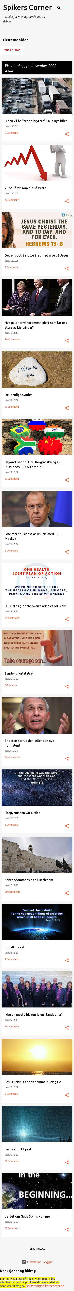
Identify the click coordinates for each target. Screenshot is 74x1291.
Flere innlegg (37, 1248)
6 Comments (11, 824)
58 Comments (12, 757)
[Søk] (59, 8)
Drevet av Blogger (39, 1262)
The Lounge (12, 50)
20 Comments (12, 891)
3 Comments (11, 267)
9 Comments (11, 132)
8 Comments (11, 550)
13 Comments (12, 1161)
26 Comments (12, 339)
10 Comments (12, 199)
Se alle (9, 71)
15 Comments (12, 1228)
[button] (67, 134)
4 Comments (11, 959)
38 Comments (12, 617)
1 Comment (11, 685)
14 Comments (12, 406)
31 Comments (12, 1026)
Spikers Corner (27, 7)
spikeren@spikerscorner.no (45, 1286)
